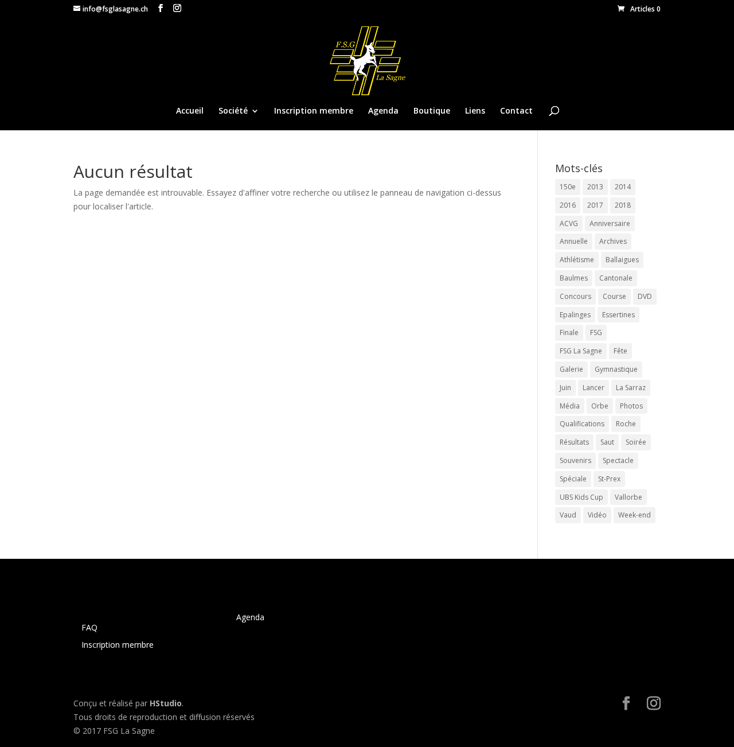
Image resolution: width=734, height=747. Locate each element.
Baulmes (574, 278)
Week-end (634, 515)
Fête (620, 351)
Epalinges (575, 315)
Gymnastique (616, 369)
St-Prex (609, 479)
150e (568, 187)
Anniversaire (609, 223)
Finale (569, 332)
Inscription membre (313, 111)
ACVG (569, 223)
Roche (626, 424)
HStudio (166, 703)
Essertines (618, 315)
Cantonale (616, 278)
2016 (568, 205)
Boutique (431, 111)
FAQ (89, 627)
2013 (595, 187)
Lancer (593, 387)
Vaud (568, 515)
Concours (575, 296)
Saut (607, 442)
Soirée (636, 442)
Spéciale (573, 479)
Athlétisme (577, 259)
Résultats (574, 442)
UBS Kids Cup (581, 497)
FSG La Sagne (581, 351)
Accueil (190, 111)
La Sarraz (631, 387)
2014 (623, 187)
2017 (595, 205)
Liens (475, 111)
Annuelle (574, 241)
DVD (645, 296)
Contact (516, 111)
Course (614, 296)
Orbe (599, 406)
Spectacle (618, 460)
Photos (631, 406)
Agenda (383, 111)
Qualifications (582, 424)
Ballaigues (622, 259)
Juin (565, 387)
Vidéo (597, 515)
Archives (613, 241)
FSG (596, 332)
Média (570, 406)
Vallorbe (628, 497)
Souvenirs (575, 460)
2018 (623, 205)
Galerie (571, 369)
